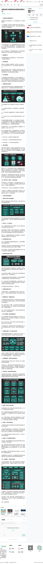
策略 (18, 4)
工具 (24, 1)
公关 (11, 1)
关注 (39, 8)
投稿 (41, 4)
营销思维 (3, 13)
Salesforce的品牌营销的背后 (23, 514)
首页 (2, 1)
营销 (7, 4)
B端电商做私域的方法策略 (32, 19)
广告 (8, 1)
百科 (21, 1)
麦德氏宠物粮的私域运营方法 (33, 17)
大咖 (14, 1)
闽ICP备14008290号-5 (12, 562)
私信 (41, 8)
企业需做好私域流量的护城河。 (16, 514)
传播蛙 (7, 562)
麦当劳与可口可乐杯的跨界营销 (3, 514)
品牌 (5, 1)
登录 (39, 1)
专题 (17, 1)
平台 (11, 4)
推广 (15, 4)
